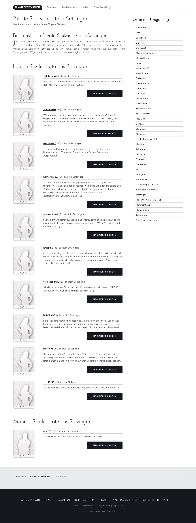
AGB (98, 505)
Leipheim (140, 154)
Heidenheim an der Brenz (148, 199)
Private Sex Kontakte (105, 511)
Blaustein (140, 42)
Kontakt (106, 505)
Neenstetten (142, 98)
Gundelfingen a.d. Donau (148, 184)
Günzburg (140, 149)
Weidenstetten (143, 108)
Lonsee (139, 63)
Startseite (51, 7)
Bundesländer (68, 7)
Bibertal (140, 159)
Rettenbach (141, 179)
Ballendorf (141, 78)
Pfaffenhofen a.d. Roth (147, 139)
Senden (140, 123)
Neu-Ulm (140, 118)
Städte (84, 7)
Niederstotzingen (144, 53)
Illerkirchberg (142, 58)
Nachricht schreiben (104, 93)
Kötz (138, 169)
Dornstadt (141, 47)
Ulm (138, 32)
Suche (75, 505)
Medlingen (141, 194)
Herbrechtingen (143, 204)
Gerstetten (141, 215)
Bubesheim (141, 164)
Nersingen (141, 134)
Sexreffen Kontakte (39, 48)
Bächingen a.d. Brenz (146, 189)
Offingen (140, 174)
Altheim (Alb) (142, 68)
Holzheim (140, 144)
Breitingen (141, 93)
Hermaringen (142, 209)
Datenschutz (86, 505)
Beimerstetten (143, 83)
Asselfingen (142, 73)
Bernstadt (141, 88)
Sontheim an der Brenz (147, 220)
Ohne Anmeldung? (102, 7)
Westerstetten (143, 113)
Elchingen (141, 128)
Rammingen (141, 103)
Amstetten (141, 27)
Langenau (141, 37)
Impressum (118, 505)
